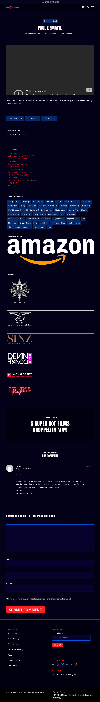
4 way (10, 201)
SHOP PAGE (12, 177)
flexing (22, 206)
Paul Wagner (53, 214)
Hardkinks (86, 206)
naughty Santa (40, 214)
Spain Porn (44, 223)
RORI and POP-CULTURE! (17, 175)
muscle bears (13, 214)
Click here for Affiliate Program (64, 674)
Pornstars (71, 214)
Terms (55, 692)
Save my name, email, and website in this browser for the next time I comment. (39, 599)
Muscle (84, 210)
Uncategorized (50, 21)
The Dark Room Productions (19, 227)
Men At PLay (74, 210)
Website (9, 583)
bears (18, 201)
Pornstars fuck (33, 218)
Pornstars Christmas (16, 218)
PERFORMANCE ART (15, 169)
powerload (45, 218)
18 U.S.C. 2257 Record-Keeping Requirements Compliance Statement (73, 695)
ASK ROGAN (12, 153)
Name (9, 559)
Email (9, 571)
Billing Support (58, 698)
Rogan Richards (34, 34)
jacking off (34, 210)
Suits (63, 223)
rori (83, 218)
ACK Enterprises (38, 692)
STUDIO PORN (13, 183)
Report (10, 655)
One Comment (66, 34)
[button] (92, 7)
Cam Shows (12, 666)
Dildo (67, 201)
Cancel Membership (15, 649)
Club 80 (59, 201)
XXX (8, 188)
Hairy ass (63, 206)
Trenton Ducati (39, 227)
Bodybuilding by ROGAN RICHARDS (21, 156)
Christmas (50, 201)
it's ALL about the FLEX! (18, 210)
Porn (63, 214)
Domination (86, 201)
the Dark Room (74, 223)
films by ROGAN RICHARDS (18, 164)
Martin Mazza (60, 210)
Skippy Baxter (25, 223)
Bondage (26, 201)
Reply (88, 466)
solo (35, 223)
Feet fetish (12, 206)
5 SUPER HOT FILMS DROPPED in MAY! (50, 425)
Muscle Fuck (26, 214)
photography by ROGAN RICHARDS (21, 172)
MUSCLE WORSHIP (15, 167)
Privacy (62, 692)
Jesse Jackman (47, 210)
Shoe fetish (13, 223)
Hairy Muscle (75, 206)
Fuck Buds (32, 206)
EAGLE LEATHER (14, 161)
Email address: (57, 633)
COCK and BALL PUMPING (18, 159)
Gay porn (42, 206)
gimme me (52, 206)
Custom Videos (14, 660)
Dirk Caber (75, 201)
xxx (49, 227)
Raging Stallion (58, 218)
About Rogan (13, 633)
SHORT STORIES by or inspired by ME (22, 180)
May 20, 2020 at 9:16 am (23, 468)
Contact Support (14, 644)
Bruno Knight (38, 201)
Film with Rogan (14, 638)
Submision (55, 223)
